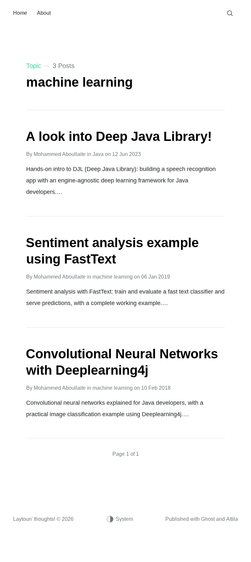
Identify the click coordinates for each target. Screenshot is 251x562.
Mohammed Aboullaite (60, 154)
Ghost (208, 519)
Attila (232, 519)
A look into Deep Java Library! (119, 136)
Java (98, 154)
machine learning (112, 277)
